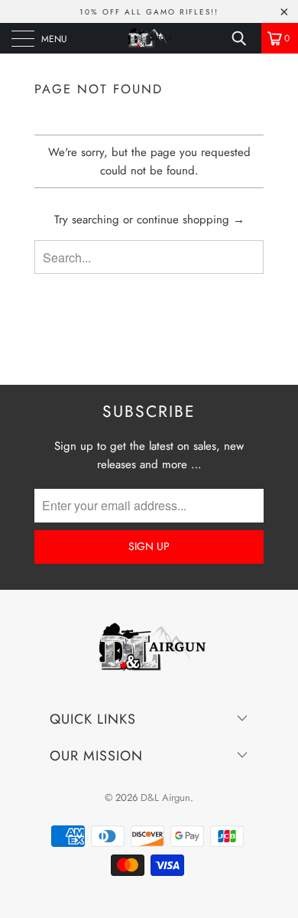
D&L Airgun (165, 797)
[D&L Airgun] (149, 38)
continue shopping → (191, 219)
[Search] (244, 38)
